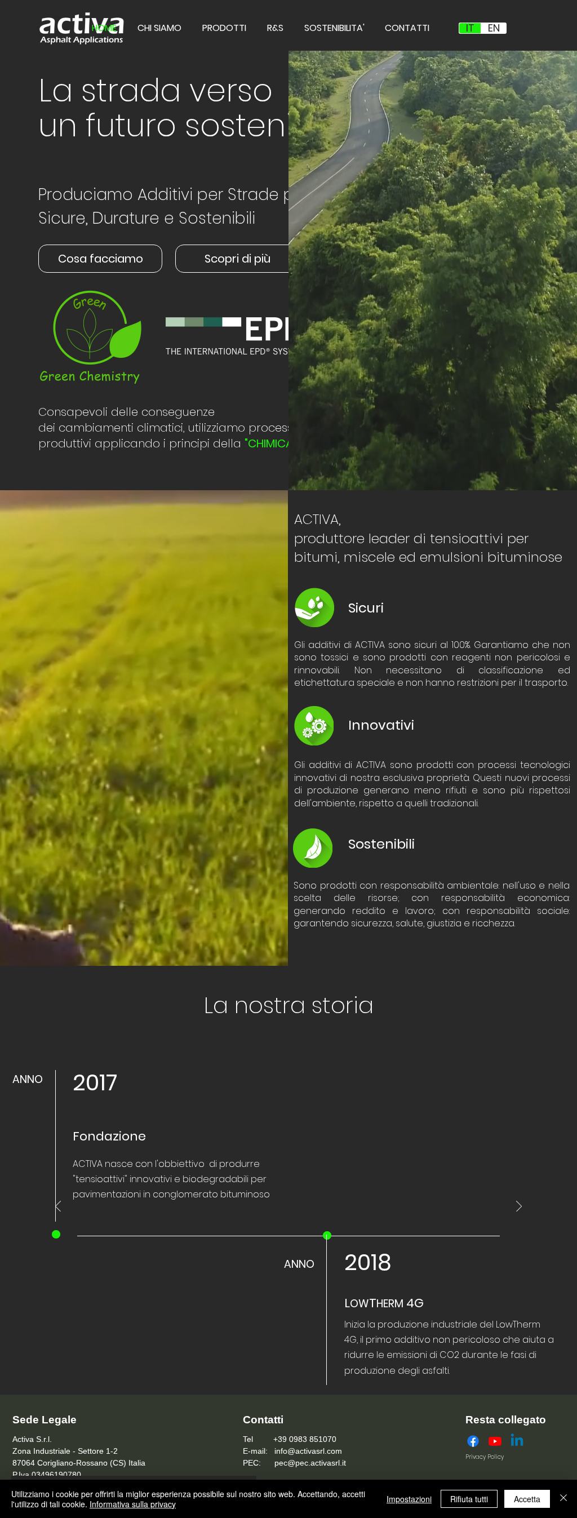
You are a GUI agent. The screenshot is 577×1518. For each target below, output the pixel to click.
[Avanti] (519, 1207)
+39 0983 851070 (303, 1439)
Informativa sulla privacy (133, 1504)
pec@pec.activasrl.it (310, 1462)
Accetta (527, 1498)
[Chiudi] (563, 1499)
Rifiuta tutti (469, 1498)
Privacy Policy (484, 1457)
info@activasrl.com (308, 1450)
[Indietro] (58, 1207)
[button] (100, 259)
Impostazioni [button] (409, 1498)
